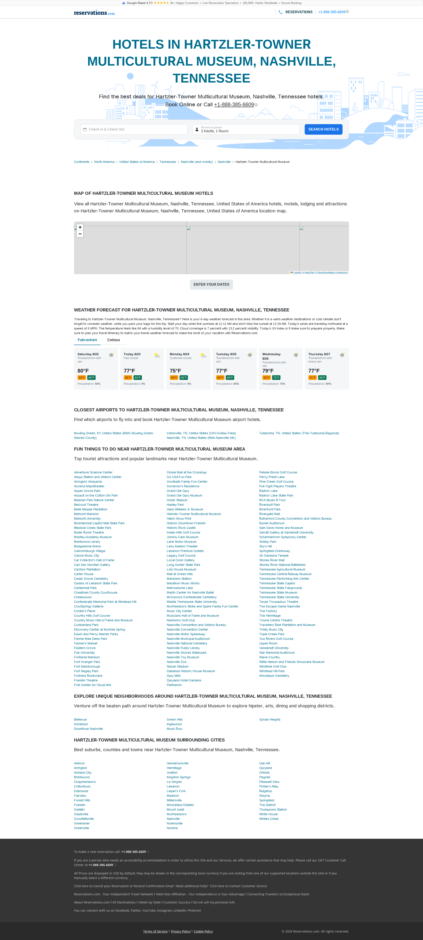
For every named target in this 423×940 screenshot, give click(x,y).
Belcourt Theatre (86, 504)
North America (104, 162)
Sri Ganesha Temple (274, 555)
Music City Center (179, 611)
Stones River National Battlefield (282, 565)
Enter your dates (211, 284)
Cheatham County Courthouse (95, 592)
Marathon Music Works (183, 583)
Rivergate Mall (269, 514)
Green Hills (175, 719)
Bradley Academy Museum (93, 537)
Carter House (83, 574)
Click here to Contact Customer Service (238, 886)
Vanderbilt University (274, 648)
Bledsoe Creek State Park (92, 528)
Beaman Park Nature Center (94, 500)
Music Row (174, 728)
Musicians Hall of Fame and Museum (193, 615)
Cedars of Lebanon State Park (95, 583)
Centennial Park (85, 588)
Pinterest (194, 910)
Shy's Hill (265, 546)
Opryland (265, 768)
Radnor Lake (268, 491)
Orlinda (264, 772)
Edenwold (81, 791)
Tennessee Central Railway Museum (285, 574)
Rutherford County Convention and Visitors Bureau (295, 518)
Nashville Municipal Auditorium (188, 638)
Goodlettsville (84, 818)
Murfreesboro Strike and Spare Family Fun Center (202, 606)
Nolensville (175, 823)
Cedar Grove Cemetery (91, 578)
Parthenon (174, 685)
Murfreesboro (177, 814)
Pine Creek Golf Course (276, 481)
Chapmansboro (85, 782)
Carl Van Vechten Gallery (92, 565)
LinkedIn (180, 910)
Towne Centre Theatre (275, 620)
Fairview (80, 795)
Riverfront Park (270, 509)
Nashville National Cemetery (187, 643)
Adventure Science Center (93, 472)
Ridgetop (265, 791)
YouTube (149, 910)
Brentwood (82, 777)
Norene (172, 828)
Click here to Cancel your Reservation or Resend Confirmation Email (124, 886)
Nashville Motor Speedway (186, 634)
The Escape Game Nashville (279, 606)
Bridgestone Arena (87, 546)
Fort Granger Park (87, 662)
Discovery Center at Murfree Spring (99, 629)
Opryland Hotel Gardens (184, 680)
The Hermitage (270, 615)
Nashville (224, 162)
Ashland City (82, 772)
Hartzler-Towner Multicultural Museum (194, 514)
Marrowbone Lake (180, 588)
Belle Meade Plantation (90, 509)
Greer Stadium (177, 500)
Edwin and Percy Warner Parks (96, 634)
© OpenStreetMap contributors (331, 272)
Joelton (172, 772)
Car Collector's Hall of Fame (94, 560)
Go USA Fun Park (179, 477)
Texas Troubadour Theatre (278, 601)
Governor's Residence (183, 486)
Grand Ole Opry (178, 491)
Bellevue (80, 719)
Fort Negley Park (86, 671)
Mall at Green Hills (180, 574)
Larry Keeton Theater (182, 546)
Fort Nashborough (87, 666)
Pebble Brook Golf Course (278, 472)
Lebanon (173, 786)
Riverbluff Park (269, 504)
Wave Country (269, 657)
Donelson (81, 724)
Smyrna (264, 795)
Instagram (164, 910)
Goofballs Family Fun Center (187, 481)
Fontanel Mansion (87, 657)
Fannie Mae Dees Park (90, 638)
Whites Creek (269, 818)
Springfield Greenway (274, 551)
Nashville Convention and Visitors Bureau (196, 625)
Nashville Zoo (177, 662)
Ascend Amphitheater (89, 486)
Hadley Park (175, 504)
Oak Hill (264, 763)
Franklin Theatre (86, 680)
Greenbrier (82, 823)
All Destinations (124, 902)
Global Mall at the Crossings (187, 472)
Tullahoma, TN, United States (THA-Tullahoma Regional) (299, 433)
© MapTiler (308, 272)
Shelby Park (267, 541)
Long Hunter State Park (183, 565)
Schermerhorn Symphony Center (282, 537)
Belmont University (87, 518)
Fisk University (84, 652)
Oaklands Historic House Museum (191, 671)
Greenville (81, 828)
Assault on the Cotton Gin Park (96, 495)
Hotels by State (150, 902)
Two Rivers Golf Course (276, 638)
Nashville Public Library (183, 648)
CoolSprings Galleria (88, 606)
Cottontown (82, 786)
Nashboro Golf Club (181, 620)
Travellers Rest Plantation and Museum (287, 625)
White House (268, 814)
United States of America (137, 162)
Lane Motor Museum (182, 541)
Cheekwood (82, 597)
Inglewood (174, 724)
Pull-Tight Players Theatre (277, 486)
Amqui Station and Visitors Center (98, 477)
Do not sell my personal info (214, 902)
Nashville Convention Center (187, 629)
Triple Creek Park (271, 634)
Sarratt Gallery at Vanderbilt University (286, 532)
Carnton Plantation (87, 569)
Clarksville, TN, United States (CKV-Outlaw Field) (201, 433)
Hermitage (174, 768)
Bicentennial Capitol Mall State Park (99, 523)
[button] (80, 227)
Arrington (80, 768)
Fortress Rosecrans (88, 675)
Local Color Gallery (181, 560)
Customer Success (176, 902)
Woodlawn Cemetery (274, 675)
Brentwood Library (87, 541)
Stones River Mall (271, 560)
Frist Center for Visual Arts (92, 685)
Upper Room (268, 643)
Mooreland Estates (180, 805)
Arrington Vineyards (88, 481)
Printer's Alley (268, 786)
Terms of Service (155, 931)
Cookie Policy (203, 931)
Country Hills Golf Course (92, 615)
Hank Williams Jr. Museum (185, 509)
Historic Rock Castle (181, 528)
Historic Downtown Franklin (186, 523)
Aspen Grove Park (87, 491)
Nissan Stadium (177, 666)
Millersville (174, 800)
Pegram (264, 777)
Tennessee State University (279, 597)
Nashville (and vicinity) (197, 162)
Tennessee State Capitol (277, 583)
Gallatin (79, 809)
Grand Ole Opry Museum (184, 495)
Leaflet (297, 272)
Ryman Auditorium (271, 523)
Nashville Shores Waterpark (187, 652)
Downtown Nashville (88, 728)
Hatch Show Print (179, 518)
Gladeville (81, 814)
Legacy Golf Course (181, 555)
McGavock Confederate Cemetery (192, 597)
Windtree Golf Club (272, 666)
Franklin (79, 805)
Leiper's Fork (176, 791)
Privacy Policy (181, 931)
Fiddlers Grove (85, 648)
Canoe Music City (86, 555)
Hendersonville (178, 763)
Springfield (266, 800)
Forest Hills (82, 800)
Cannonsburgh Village (89, 551)
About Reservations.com (92, 902)
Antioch (79, 763)
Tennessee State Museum (278, 592)
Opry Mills (174, 675)
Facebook (122, 910)
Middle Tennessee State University (192, 601)
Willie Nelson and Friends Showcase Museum (292, 662)
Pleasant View (269, 782)
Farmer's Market (85, 643)
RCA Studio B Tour (272, 500)
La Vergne (174, 782)
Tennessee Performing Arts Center (284, 578)
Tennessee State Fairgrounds (280, 588)
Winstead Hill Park (272, 671)
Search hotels (323, 129)
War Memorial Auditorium (277, 652)
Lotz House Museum (181, 569)
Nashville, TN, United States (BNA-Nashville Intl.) (201, 438)
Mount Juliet (175, 809)
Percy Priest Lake (272, 477)
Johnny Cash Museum (182, 537)
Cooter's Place (84, 611)
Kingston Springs (179, 777)
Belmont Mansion (86, 514)
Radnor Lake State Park (276, 495)
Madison (173, 795)
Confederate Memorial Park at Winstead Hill (105, 601)
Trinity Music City (271, 629)
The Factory (268, 611)
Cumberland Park (86, 625)
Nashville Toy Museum (183, 657)
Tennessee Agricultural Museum (282, 569)
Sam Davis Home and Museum (281, 528)
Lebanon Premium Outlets (185, 551)
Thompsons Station (273, 809)
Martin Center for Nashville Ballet (190, 592)
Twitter (136, 910)
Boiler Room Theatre (89, 532)
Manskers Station (179, 578)
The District (267, 805)
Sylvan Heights (269, 719)
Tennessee (168, 162)
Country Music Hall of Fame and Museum (103, 620)
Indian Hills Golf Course (183, 532)
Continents (81, 162)
